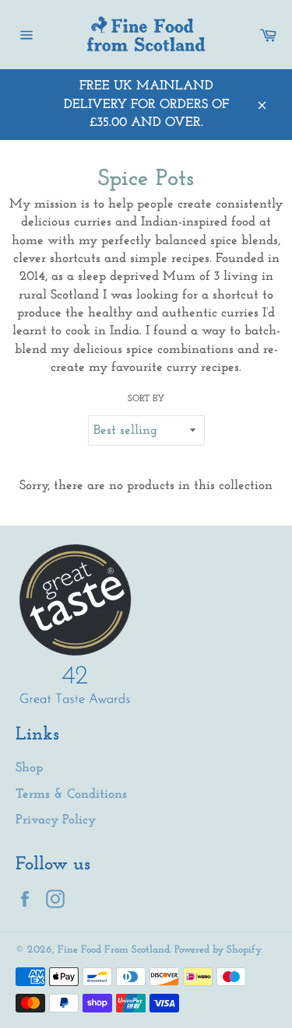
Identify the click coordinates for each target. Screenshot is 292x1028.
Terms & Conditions (71, 794)
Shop (29, 767)
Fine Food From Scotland (114, 950)
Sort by (146, 399)
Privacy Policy (56, 820)
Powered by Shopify (218, 950)
